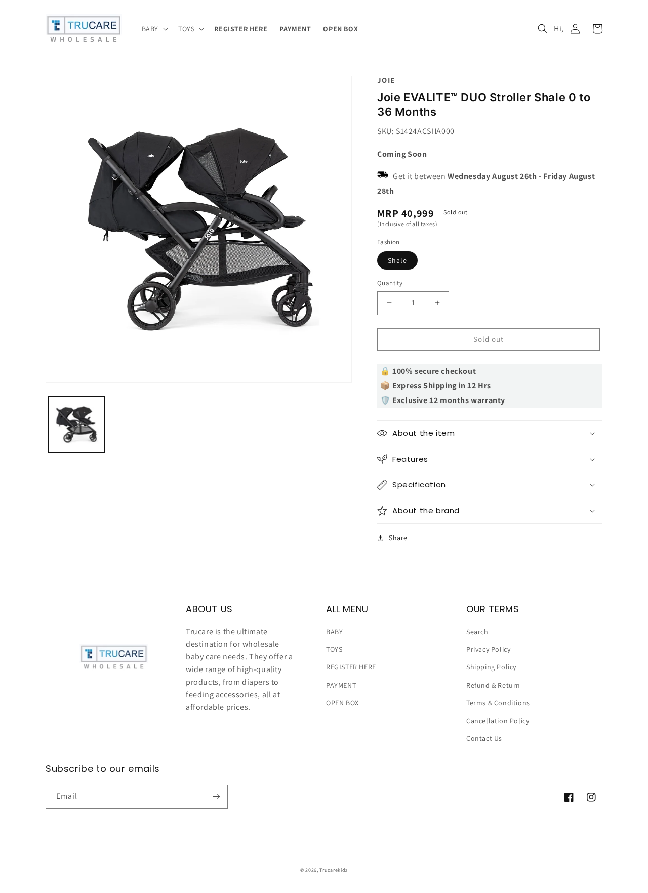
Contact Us (484, 738)
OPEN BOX (342, 702)
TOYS (334, 649)
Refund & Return (493, 685)
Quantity (389, 283)
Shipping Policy (491, 667)
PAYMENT (341, 685)
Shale (397, 260)
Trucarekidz (333, 870)
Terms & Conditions (498, 702)
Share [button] (398, 537)
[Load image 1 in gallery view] (76, 424)
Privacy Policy (488, 649)
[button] (154, 28)
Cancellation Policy (497, 720)
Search (477, 631)
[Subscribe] (216, 797)
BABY (334, 631)
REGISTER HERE (351, 667)
